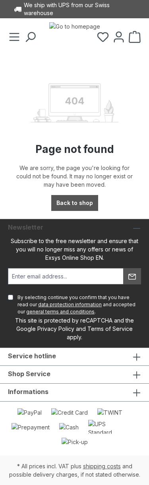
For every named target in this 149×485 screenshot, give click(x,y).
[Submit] (132, 276)
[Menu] (14, 37)
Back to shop (74, 202)
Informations (28, 392)
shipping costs (102, 466)
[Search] (30, 37)
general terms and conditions (60, 312)
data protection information (70, 304)
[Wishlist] (103, 37)
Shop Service (29, 374)
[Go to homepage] (74, 37)
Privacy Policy (55, 328)
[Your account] (118, 37)
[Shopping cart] (134, 37)
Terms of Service (110, 328)
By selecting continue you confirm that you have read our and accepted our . (76, 304)
